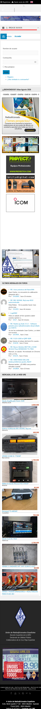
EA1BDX (16, 368)
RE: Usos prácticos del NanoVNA (22, 289)
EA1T (15, 320)
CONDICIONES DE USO (7, 687)
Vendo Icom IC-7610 (9, 539)
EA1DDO (16, 296)
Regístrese (7, 2)
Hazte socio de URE (21, 2)
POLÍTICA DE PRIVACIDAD (22, 687)
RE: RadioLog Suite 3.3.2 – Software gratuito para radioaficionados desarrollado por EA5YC (24, 326)
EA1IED (15, 309)
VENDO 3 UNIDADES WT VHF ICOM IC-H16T (18, 566)
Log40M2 (13, 313)
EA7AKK (16, 334)
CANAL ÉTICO (32, 689)
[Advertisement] (21, 231)
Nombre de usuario (10, 49)
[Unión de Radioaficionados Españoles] (20, 18)
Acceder (6, 72)
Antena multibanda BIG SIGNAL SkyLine (16, 428)
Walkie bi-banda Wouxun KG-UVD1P (15, 484)
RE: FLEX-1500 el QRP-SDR (20, 338)
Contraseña (7, 58)
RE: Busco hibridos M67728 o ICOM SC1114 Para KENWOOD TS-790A (22, 348)
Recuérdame (9, 67)
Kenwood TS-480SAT (10, 511)
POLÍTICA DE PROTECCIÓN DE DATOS (16, 689)
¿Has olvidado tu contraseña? (18, 79)
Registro (10, 77)
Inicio (10, 36)
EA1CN (15, 356)
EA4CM (15, 343)
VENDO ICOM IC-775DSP (11, 456)
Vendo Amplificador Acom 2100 (13, 401)
